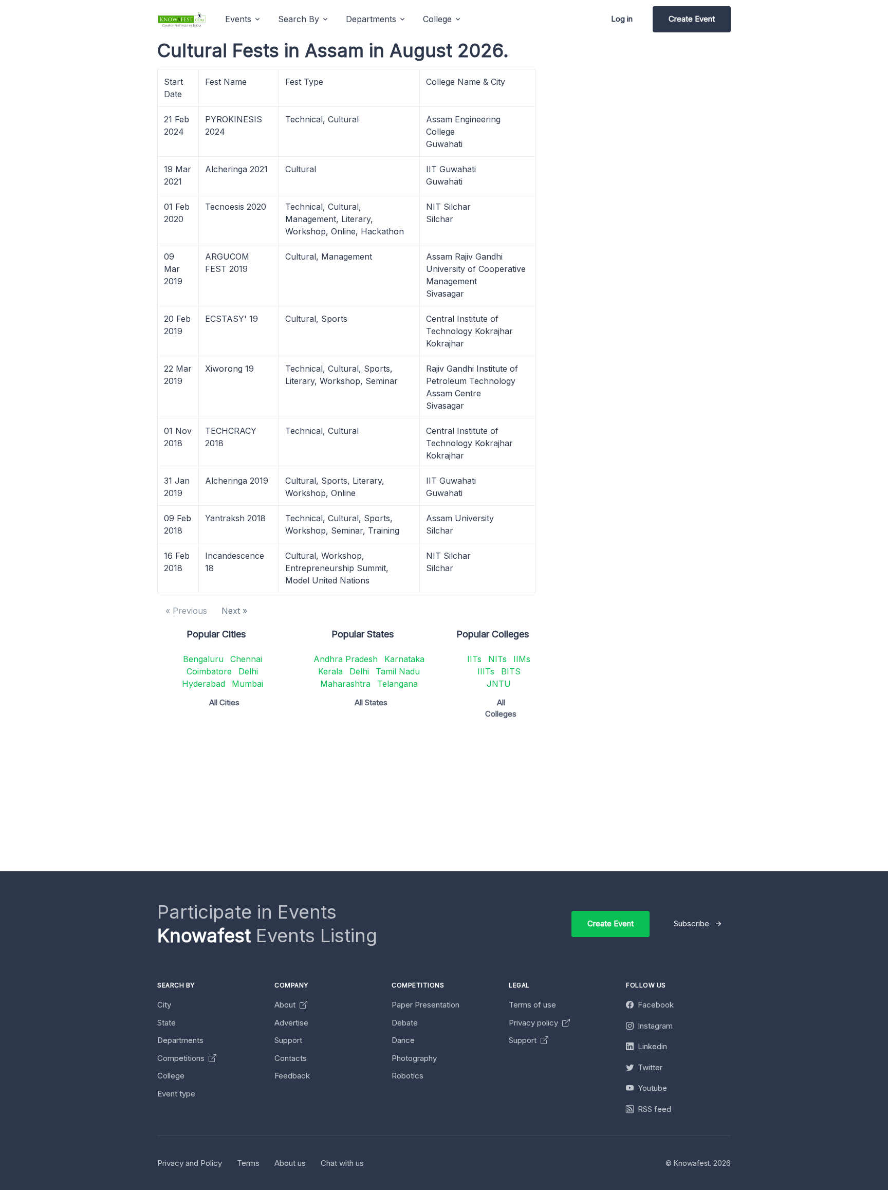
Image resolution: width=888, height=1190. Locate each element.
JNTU (499, 684)
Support (288, 1040)
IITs (474, 659)
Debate (405, 1023)
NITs (497, 659)
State (166, 1023)
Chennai (246, 659)
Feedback (292, 1076)
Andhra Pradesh (345, 659)
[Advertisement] (465, 799)
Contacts (290, 1058)
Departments (180, 1040)
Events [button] (238, 19)
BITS (511, 671)
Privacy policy (534, 1023)
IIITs (485, 671)
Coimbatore (209, 671)
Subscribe (691, 923)
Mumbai (247, 684)
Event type (176, 1094)
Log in (622, 19)
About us (290, 1163)
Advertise (291, 1023)
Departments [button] (371, 19)
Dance (403, 1040)
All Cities (224, 702)
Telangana (397, 684)
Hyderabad (203, 684)
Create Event (692, 19)
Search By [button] (298, 19)
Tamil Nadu (398, 671)
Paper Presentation (425, 1005)
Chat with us (342, 1163)
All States (371, 702)
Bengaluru (203, 659)
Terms (248, 1163)
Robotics (407, 1076)
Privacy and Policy (189, 1163)
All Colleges (500, 708)
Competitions (182, 1058)
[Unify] (182, 19)
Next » (234, 611)
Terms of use (532, 1005)
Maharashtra (345, 684)
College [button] (437, 19)
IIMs (521, 659)
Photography (414, 1058)
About (286, 1005)
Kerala (330, 671)
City (164, 1005)
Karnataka (404, 659)
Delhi (248, 671)
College (170, 1076)
